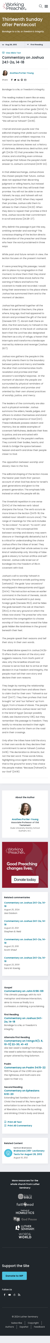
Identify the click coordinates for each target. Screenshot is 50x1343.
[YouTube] (9, 1295)
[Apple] (14, 1295)
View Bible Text (13, 52)
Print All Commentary (19, 1125)
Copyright (33, 1323)
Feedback (39, 1326)
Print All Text (14, 1122)
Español (24, 1326)
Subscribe (16, 1323)
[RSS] (19, 1295)
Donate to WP (14, 1276)
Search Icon (40, 6)
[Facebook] (4, 1295)
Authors (9, 1326)
